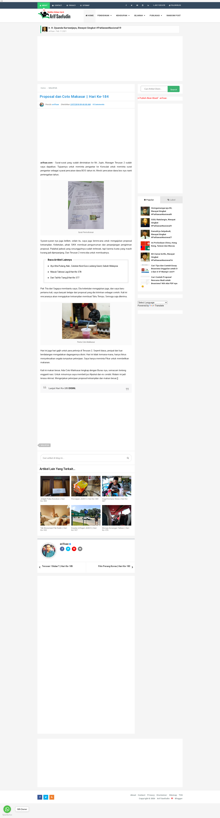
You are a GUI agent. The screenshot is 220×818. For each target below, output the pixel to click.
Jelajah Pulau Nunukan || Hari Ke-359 (52, 500)
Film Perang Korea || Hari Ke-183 (114, 566)
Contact (141, 795)
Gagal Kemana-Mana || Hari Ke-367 (115, 500)
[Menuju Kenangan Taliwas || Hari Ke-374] (116, 515)
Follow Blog (176, 5)
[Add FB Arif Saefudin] (126, 5)
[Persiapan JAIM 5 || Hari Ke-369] (86, 486)
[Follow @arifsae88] (131, 5)
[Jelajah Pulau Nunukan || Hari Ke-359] (55, 486)
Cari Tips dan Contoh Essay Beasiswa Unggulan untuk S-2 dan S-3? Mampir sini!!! (164, 268)
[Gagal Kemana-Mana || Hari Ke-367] (116, 486)
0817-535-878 (160, 5)
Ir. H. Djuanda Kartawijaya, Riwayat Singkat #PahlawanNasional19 (84, 27)
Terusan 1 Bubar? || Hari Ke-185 (57, 566)
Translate (159, 305)
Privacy (151, 795)
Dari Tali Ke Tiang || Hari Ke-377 (64, 277)
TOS (181, 795)
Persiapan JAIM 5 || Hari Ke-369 (84, 499)
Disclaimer (162, 795)
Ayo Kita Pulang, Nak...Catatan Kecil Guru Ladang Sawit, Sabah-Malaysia (84, 266)
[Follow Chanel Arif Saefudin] (137, 5)
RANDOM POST (174, 15)
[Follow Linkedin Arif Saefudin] (148, 5)
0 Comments (98, 104)
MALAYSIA (45, 445)
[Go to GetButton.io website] (7, 815)
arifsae (64, 543)
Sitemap (173, 795)
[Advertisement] (110, 59)
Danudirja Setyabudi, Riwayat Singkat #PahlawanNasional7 (161, 234)
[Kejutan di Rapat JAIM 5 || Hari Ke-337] (86, 515)
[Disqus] (86, 616)
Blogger (179, 798)
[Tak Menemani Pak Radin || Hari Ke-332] (55, 515)
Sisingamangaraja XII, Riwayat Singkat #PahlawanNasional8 (161, 211)
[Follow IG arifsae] (142, 5)
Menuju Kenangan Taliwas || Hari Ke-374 (115, 529)
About (133, 795)
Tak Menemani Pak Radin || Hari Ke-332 (53, 529)
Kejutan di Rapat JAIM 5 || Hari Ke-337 (84, 529)
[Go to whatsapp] (7, 809)
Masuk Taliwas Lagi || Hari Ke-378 (65, 272)
